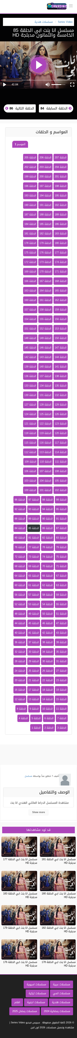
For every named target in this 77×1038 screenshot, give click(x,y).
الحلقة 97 (33, 499)
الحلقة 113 (45, 452)
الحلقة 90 (47, 518)
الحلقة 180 (61, 243)
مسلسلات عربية (61, 984)
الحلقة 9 (34, 708)
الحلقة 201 (61, 176)
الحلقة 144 (61, 357)
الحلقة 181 (30, 233)
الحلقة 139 (30, 366)
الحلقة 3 (61, 727)
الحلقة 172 (30, 262)
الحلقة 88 (20, 518)
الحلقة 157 (30, 309)
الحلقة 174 (61, 262)
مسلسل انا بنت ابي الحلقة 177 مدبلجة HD (20, 861)
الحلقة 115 (30, 442)
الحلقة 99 (61, 499)
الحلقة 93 (33, 509)
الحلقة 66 (47, 575)
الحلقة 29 (33, 661)
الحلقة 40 (20, 632)
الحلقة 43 (61, 632)
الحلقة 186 (61, 224)
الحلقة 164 (45, 290)
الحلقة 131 (45, 395)
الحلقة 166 (30, 281)
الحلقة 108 (61, 471)
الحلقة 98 (47, 499)
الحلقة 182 (45, 233)
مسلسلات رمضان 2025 (24, 1011)
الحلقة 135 (61, 385)
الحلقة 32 (20, 651)
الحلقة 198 (61, 186)
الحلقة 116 (45, 442)
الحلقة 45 (33, 623)
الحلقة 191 (45, 205)
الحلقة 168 (61, 281)
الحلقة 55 (61, 604)
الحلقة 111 (61, 461)
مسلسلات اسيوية (36, 984)
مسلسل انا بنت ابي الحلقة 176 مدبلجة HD (20, 964)
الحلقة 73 (33, 556)
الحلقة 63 (61, 585)
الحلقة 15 (61, 699)
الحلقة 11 (61, 708)
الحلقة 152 (45, 328)
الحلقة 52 (20, 604)
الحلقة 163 (30, 290)
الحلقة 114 (61, 452)
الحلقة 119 (45, 433)
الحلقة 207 (61, 157)
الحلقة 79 (61, 547)
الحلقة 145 (30, 347)
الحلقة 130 (30, 395)
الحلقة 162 (61, 300)
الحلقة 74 (47, 556)
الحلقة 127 (30, 404)
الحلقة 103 (30, 480)
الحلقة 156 (61, 319)
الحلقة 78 (47, 547)
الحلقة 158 (45, 309)
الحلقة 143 (45, 357)
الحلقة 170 (45, 271)
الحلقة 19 (61, 689)
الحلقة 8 (21, 708)
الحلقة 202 (30, 167)
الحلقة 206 (45, 157)
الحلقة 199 (30, 176)
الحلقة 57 (33, 594)
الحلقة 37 (33, 642)
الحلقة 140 (45, 366)
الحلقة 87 (61, 528)
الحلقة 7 (61, 718)
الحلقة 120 (61, 433)
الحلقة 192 (61, 205)
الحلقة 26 (47, 670)
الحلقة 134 (45, 385)
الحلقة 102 (61, 490)
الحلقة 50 (47, 613)
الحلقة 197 (45, 186)
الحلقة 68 (20, 566)
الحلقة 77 (33, 547)
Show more (38, 812)
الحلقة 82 (47, 537)
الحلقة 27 (61, 670)
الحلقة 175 (30, 252)
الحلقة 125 (45, 414)
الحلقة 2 (49, 727)
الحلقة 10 (47, 708)
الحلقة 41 (33, 632)
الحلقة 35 (61, 651)
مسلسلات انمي (61, 993)
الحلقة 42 (47, 632)
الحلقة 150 (61, 338)
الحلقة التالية (21, 108)
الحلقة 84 (20, 528)
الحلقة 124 (30, 414)
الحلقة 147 (61, 347)
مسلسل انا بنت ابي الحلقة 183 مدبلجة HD (20, 895)
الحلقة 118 (30, 433)
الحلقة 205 (30, 157)
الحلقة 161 (45, 300)
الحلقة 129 (61, 404)
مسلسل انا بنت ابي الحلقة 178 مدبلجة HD (59, 964)
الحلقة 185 (45, 224)
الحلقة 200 (45, 176)
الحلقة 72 (20, 556)
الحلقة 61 (33, 585)
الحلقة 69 (33, 566)
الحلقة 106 (30, 471)
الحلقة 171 (61, 271)
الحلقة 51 (61, 613)
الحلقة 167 (45, 281)
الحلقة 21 (33, 680)
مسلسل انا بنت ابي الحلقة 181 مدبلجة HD (59, 861)
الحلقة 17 (33, 689)
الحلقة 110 (46, 461)
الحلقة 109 (30, 461)
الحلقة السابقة (54, 108)
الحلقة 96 (20, 499)
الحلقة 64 (20, 575)
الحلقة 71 (61, 566)
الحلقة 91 (61, 518)
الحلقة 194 (45, 195)
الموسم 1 (20, 144)
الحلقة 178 (30, 243)
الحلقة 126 (61, 414)
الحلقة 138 (61, 376)
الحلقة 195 (61, 195)
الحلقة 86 (47, 528)
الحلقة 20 (20, 680)
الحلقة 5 (36, 718)
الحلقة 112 (30, 452)
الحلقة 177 (61, 252)
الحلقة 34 (47, 651)
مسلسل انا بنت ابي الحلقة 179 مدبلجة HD (20, 929)
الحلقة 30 (47, 661)
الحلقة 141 (61, 366)
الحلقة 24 (20, 670)
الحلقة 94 (47, 509)
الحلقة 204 (61, 167)
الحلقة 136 (30, 376)
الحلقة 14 (47, 699)
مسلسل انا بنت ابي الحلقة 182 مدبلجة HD (59, 929)
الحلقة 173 (45, 262)
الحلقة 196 (30, 186)
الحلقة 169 (30, 271)
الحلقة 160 (30, 300)
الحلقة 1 (36, 727)
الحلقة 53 (33, 604)
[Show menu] (71, 5)
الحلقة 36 (20, 642)
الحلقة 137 (45, 376)
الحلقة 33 (33, 651)
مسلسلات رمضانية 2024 (57, 1011)
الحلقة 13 (33, 699)
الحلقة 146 (45, 347)
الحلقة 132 (61, 395)
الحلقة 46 (47, 623)
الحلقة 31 (61, 661)
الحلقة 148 (30, 338)
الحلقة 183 (61, 233)
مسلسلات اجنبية (36, 1002)
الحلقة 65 (33, 575)
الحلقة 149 (45, 338)
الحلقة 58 (47, 594)
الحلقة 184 (30, 224)
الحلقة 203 (45, 167)
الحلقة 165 (61, 290)
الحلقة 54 (47, 604)
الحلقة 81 (33, 537)
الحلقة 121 (30, 423)
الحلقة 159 (61, 309)
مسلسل (28, 776)
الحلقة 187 (30, 214)
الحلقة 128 (45, 404)
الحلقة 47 (61, 623)
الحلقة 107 (45, 471)
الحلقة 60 (20, 585)
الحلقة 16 (20, 689)
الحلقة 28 (20, 661)
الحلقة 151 (30, 328)
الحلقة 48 (20, 613)
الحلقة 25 (33, 670)
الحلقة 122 (45, 423)
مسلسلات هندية (61, 1002)
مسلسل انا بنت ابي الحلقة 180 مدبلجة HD (59, 895)
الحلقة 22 (47, 680)
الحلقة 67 (61, 575)
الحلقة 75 (61, 556)
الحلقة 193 (30, 195)
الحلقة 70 (47, 566)
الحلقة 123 (61, 423)
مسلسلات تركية (37, 993)
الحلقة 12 (20, 699)
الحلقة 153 (61, 328)
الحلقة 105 (61, 480)
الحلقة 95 (61, 509)
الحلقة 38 (47, 642)
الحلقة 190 (30, 205)
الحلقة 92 (20, 509)
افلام (17, 1002)
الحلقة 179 (45, 243)
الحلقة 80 (20, 537)
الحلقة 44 (20, 623)
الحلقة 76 (20, 547)
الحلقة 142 (30, 357)
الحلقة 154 (30, 319)
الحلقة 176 (45, 252)
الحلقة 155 (45, 319)
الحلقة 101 (45, 490)
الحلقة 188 (45, 214)
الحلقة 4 (23, 718)
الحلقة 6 (49, 718)
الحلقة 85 (33, 528)
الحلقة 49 (33, 613)
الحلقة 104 (45, 480)
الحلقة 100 (30, 490)
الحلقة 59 (61, 594)
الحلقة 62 (47, 585)
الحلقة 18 (47, 689)
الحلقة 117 (61, 442)
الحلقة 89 (33, 518)
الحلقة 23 (61, 680)
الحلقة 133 (30, 385)
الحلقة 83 (61, 537)
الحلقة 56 (20, 594)
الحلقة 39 (61, 642)
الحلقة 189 (61, 214)
